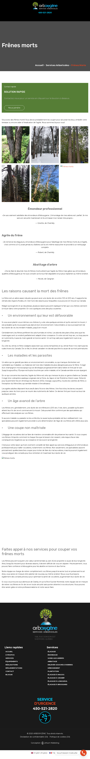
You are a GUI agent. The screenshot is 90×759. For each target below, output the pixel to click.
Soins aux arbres (56, 658)
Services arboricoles (57, 65)
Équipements (12, 661)
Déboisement (54, 668)
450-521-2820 (45, 709)
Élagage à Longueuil (57, 681)
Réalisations (12, 665)
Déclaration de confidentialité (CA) (34, 737)
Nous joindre (14, 108)
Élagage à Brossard (57, 684)
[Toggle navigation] (86, 17)
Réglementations (14, 668)
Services (10, 658)
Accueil (39, 65)
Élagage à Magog (56, 675)
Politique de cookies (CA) (60, 737)
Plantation (53, 671)
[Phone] (83, 753)
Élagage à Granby (56, 678)
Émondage (53, 655)
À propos (10, 655)
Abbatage (52, 661)
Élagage (52, 651)
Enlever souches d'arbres (60, 665)
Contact (10, 671)
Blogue (9, 675)
